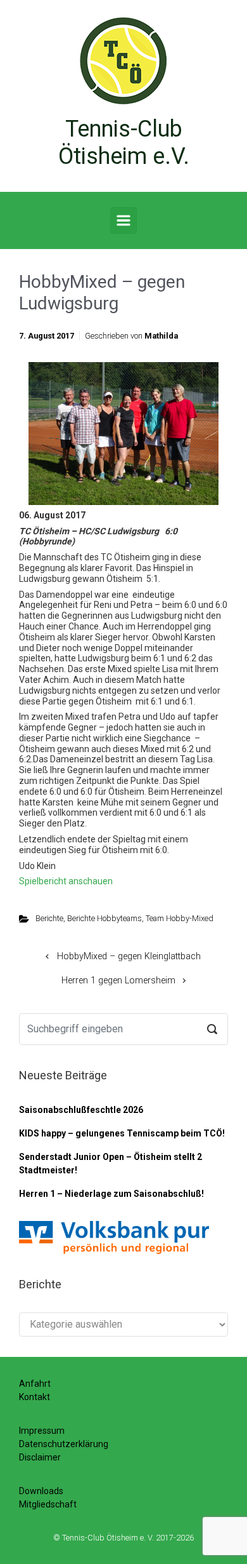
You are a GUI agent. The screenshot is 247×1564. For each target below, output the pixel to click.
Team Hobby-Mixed (179, 918)
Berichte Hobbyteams (104, 918)
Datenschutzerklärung (63, 1444)
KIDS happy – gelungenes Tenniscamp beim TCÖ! (122, 1133)
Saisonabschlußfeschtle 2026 (81, 1110)
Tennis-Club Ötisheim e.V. (123, 143)
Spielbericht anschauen (66, 881)
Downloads (41, 1491)
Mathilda (161, 335)
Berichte (49, 918)
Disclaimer (40, 1457)
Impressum (42, 1431)
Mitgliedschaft (48, 1504)
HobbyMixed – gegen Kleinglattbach (129, 956)
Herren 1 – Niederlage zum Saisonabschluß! (111, 1194)
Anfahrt (35, 1384)
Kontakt (34, 1397)
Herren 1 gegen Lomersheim (118, 980)
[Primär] (123, 220)
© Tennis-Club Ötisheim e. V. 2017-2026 (123, 1537)
